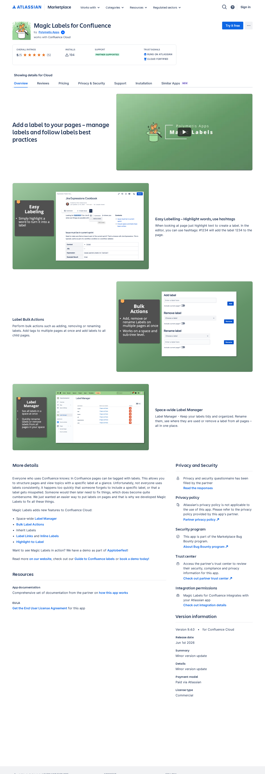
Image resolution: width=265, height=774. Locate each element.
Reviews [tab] (43, 83)
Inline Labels (49, 536)
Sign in (246, 7)
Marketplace (59, 7)
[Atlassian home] (26, 7)
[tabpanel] (132, 398)
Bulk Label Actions (30, 524)
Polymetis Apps (49, 32)
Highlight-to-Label (30, 542)
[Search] (224, 7)
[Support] (232, 7)
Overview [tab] (21, 83)
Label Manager (46, 518)
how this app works (113, 593)
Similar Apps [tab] (174, 83)
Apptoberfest (117, 550)
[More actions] (249, 25)
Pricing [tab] (64, 83)
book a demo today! (134, 559)
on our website (40, 559)
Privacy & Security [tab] (91, 83)
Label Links (24, 536)
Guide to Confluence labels (94, 559)
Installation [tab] (144, 83)
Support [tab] (120, 83)
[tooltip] (62, 32)
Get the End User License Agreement (39, 608)
